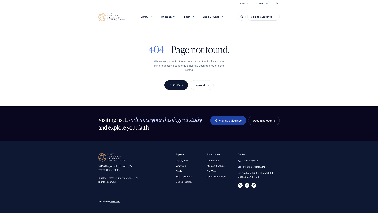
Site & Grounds (211, 16)
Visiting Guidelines (261, 16)
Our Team (212, 171)
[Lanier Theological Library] (111, 157)
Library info (182, 160)
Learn (187, 16)
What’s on (166, 16)
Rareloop (115, 201)
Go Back (178, 85)
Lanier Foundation (216, 176)
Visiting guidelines (230, 120)
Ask (278, 3)
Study (179, 171)
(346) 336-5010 (251, 160)
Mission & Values (216, 165)
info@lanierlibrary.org (254, 166)
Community (213, 160)
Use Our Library (184, 181)
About (242, 3)
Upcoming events (264, 120)
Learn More (202, 85)
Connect (260, 3)
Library (144, 16)
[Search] (242, 17)
